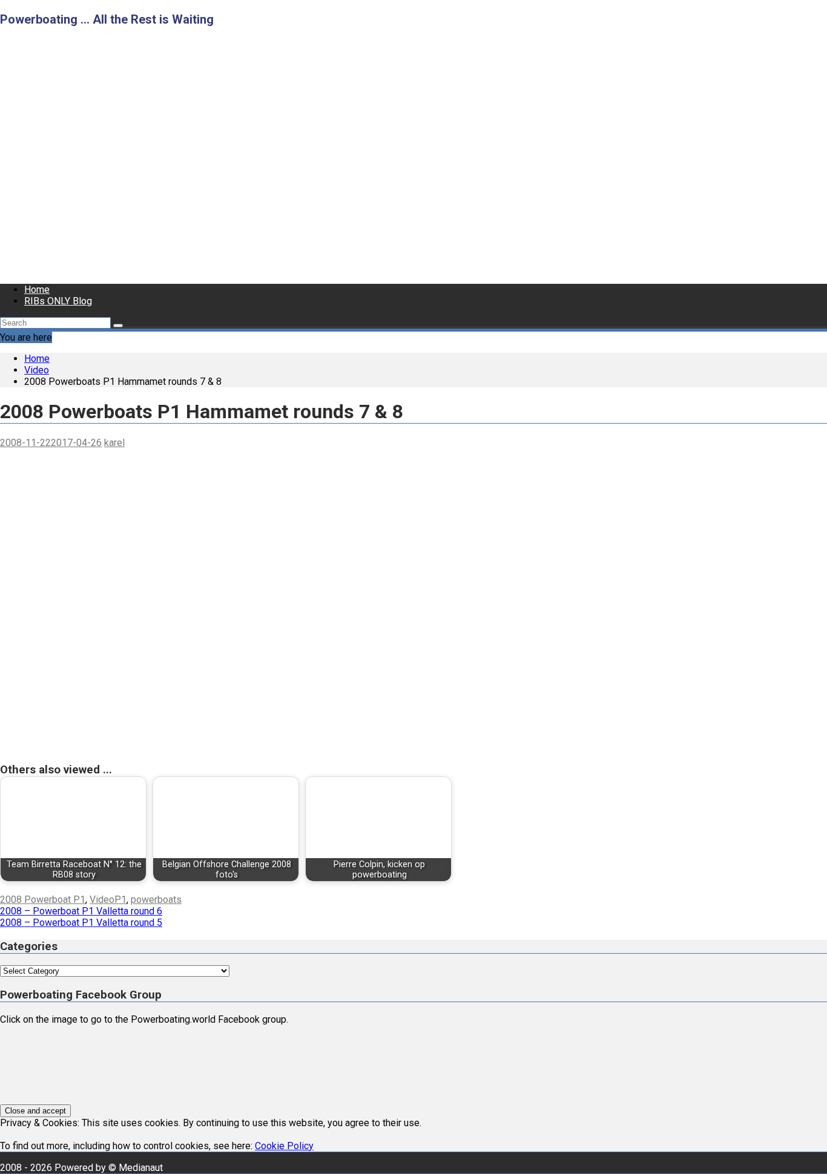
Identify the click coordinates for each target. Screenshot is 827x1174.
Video (102, 899)
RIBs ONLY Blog (58, 301)
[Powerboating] (357, 268)
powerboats (156, 899)
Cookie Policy (284, 1146)
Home (37, 289)
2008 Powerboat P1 (42, 899)
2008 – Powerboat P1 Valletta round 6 (81, 911)
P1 (120, 899)
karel (114, 442)
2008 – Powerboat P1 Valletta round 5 (81, 922)
